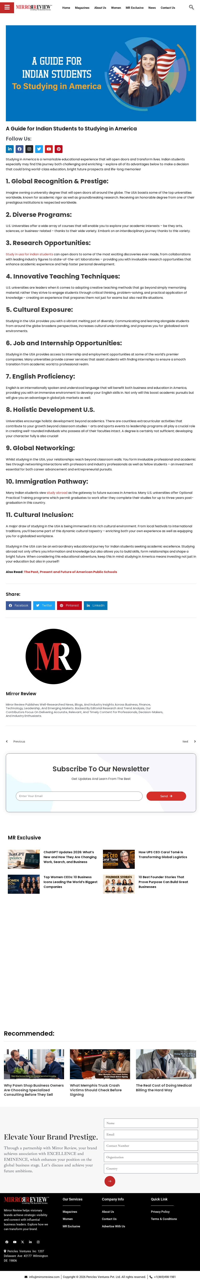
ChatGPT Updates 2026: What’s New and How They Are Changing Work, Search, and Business (70, 857)
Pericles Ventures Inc (21, 1251)
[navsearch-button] (191, 8)
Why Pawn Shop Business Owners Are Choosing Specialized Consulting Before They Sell (34, 1090)
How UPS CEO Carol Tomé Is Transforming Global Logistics (163, 854)
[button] (18, 605)
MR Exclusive (24, 837)
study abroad (57, 492)
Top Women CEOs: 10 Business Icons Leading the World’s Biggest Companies (70, 882)
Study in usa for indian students (29, 254)
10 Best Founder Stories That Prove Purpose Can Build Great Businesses (163, 882)
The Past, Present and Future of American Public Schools (70, 572)
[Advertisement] (37, 956)
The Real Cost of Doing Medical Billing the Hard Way (164, 1087)
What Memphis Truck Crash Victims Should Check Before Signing (96, 1090)
